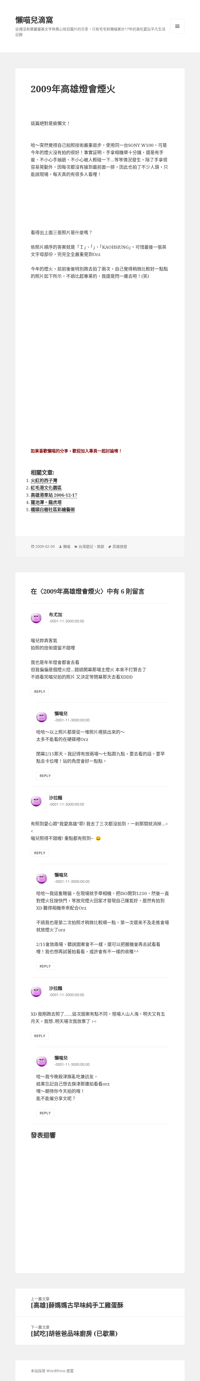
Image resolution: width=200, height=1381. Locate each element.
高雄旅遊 (120, 546)
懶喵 (66, 546)
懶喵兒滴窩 (34, 20)
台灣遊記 (86, 546)
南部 (100, 546)
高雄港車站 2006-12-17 (54, 495)
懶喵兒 (61, 713)
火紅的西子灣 (44, 480)
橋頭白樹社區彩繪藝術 (53, 509)
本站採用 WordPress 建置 (52, 1370)
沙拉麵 (55, 798)
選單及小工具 (177, 26)
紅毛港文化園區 (46, 488)
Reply (39, 691)
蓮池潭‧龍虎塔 (46, 502)
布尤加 (55, 614)
